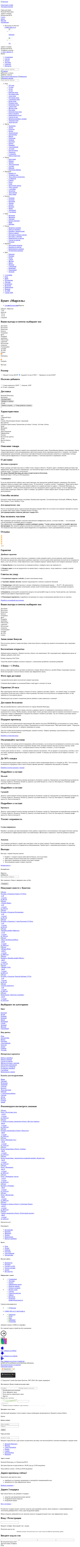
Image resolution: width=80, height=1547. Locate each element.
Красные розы (13, 92)
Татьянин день (13, 175)
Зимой (3, 1102)
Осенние (11, 199)
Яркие (11, 208)
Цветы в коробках (15, 229)
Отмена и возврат (14, 1288)
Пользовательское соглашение (11, 1365)
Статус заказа (3, 18)
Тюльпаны (12, 126)
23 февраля (12, 178)
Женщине (12, 217)
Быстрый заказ (6, 399)
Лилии (11, 127)
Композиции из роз (15, 115)
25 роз (11, 89)
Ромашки (12, 145)
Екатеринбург (9, 1452)
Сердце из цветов (14, 240)
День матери (13, 192)
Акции (7, 1270)
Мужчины (4, 1083)
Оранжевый (13, 270)
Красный (4, 1013)
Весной (3, 1098)
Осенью (3, 1100)
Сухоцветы (12, 154)
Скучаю (11, 166)
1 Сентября (8, 275)
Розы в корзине (14, 113)
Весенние (12, 201)
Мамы (3, 1079)
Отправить (5, 883)
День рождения (14, 164)
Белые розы (12, 101)
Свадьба (3, 1095)
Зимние (11, 203)
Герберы (11, 140)
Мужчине (12, 215)
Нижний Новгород (11, 1444)
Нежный (4, 1018)
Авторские (12, 210)
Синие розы (13, 106)
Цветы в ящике (14, 233)
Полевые (12, 198)
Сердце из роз (13, 117)
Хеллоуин (12, 191)
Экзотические (13, 133)
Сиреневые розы (14, 99)
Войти (3, 1430)
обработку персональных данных (36, 1405)
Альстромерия (13, 147)
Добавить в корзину (7, 401)
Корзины (8, 1231)
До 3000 (7, 291)
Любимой (4, 1084)
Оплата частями (10, 1268)
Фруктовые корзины (15, 245)
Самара (7, 1451)
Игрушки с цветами (15, 236)
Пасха (11, 182)
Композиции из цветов (16, 238)
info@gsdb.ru (20, 1311)
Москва (7, 1445)
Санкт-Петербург (10, 1447)
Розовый (4, 1016)
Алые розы (12, 96)
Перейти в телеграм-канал (9, 735)
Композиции (9, 287)
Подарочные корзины (16, 250)
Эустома (11, 148)
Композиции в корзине (16, 249)
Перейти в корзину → (17, 405)
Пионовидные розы (15, 112)
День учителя (13, 187)
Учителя (3, 1086)
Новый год (12, 173)
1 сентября (12, 189)
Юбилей (11, 168)
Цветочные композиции (9, 1065)
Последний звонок (15, 185)
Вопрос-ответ (13, 1289)
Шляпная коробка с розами (18, 119)
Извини (11, 161)
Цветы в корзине (6, 1059)
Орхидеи (12, 129)
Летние (11, 205)
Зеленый (11, 272)
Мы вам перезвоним (5, 21)
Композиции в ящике (8, 1072)
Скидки (7, 59)
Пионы (11, 143)
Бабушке (11, 224)
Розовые (11, 256)
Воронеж (8, 1454)
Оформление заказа (15, 1284)
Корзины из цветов (15, 247)
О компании (9, 57)
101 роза (11, 85)
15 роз (11, 90)
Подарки (11, 242)
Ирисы (11, 136)
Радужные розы (14, 98)
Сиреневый (12, 266)
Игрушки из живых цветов (18, 235)
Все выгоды (9, 1271)
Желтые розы (13, 108)
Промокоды (8, 1263)
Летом (3, 1097)
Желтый (3, 1027)
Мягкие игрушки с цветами (10, 1063)
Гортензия (12, 138)
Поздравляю (9, 280)
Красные (11, 254)
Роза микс (12, 110)
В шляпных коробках (8, 1068)
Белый (3, 1014)
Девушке (11, 219)
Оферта (11, 1295)
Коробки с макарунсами (17, 231)
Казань (7, 1449)
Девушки (4, 1081)
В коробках (8, 284)
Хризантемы (13, 134)
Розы (6, 277)
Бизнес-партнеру (14, 221)
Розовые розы (13, 103)
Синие (11, 259)
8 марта (11, 180)
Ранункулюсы (13, 150)
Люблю (11, 163)
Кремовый (12, 268)
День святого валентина (17, 177)
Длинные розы (13, 120)
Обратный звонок (7, 1366)
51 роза (11, 87)
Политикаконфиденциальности (16, 1299)
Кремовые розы (14, 105)
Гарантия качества (15, 1293)
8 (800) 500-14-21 (10, 27)
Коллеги (3, 1088)
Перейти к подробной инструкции (12, 600)
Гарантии (8, 64)
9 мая (10, 184)
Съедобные (12, 212)
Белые (11, 257)
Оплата (7, 60)
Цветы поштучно (14, 156)
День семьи (12, 194)
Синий (3, 1023)
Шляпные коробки (15, 228)
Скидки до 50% (10, 1266)
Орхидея (4, 1045)
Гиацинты (12, 152)
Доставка (8, 62)
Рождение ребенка (15, 170)
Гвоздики (12, 141)
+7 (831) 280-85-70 (7, 52)
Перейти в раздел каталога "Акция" (13, 767)
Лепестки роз (13, 122)
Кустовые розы (14, 94)
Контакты (8, 66)
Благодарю (12, 159)
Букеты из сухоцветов (8, 1066)
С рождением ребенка (8, 1093)
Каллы (11, 131)
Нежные (11, 206)
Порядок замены (14, 1286)
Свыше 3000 (9, 292)
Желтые (11, 261)
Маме (10, 222)
